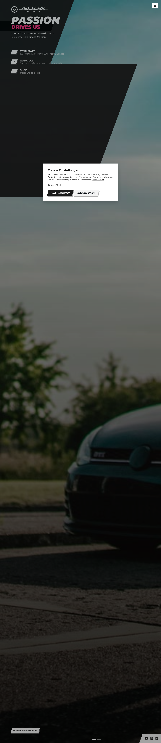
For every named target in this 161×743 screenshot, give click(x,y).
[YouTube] (147, 739)
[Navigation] (155, 5)
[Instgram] (152, 739)
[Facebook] (157, 739)
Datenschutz (98, 180)
